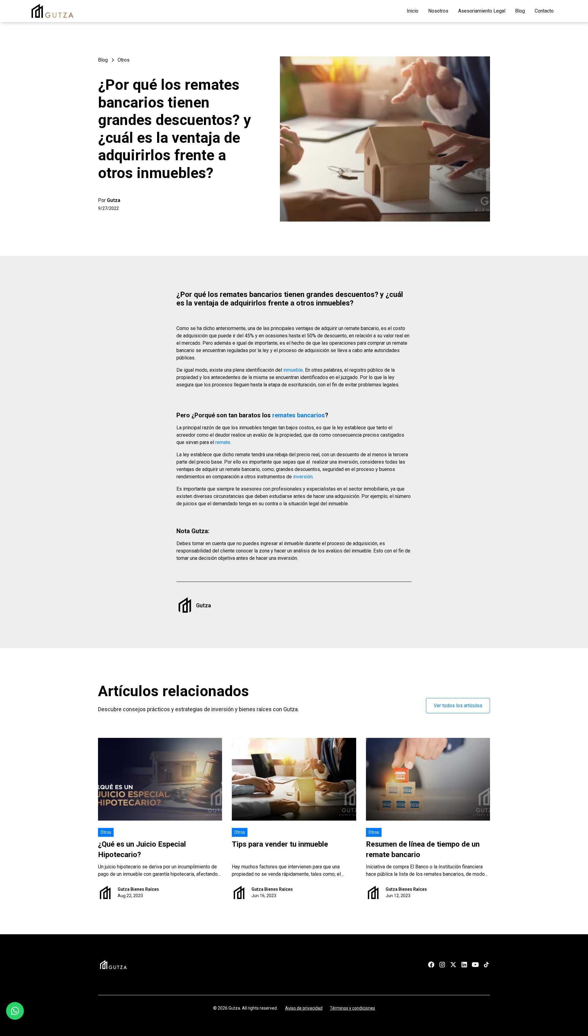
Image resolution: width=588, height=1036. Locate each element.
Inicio (412, 11)
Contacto (544, 11)
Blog (520, 11)
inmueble (293, 370)
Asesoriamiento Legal (481, 11)
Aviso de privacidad (303, 1008)
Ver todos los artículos (458, 705)
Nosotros (438, 11)
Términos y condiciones (352, 1008)
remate (222, 442)
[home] (52, 11)
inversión (303, 477)
